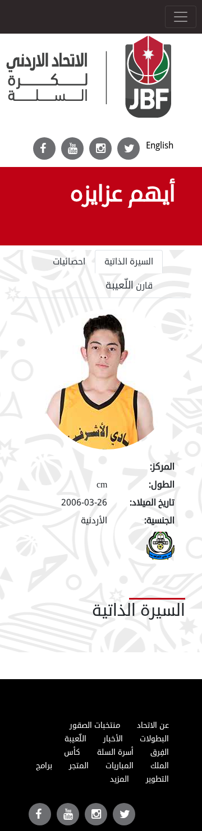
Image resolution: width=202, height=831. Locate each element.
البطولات (154, 738)
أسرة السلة (115, 752)
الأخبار (113, 738)
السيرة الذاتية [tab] (128, 262)
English (159, 145)
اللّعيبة (75, 738)
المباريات (119, 765)
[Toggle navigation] (180, 17)
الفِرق (159, 752)
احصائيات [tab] (69, 262)
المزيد (119, 779)
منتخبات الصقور (95, 725)
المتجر (79, 765)
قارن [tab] (129, 285)
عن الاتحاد (153, 725)
